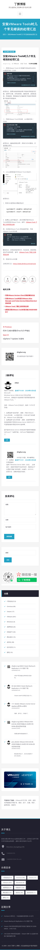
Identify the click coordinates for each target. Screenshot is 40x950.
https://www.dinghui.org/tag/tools (24, 264)
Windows (10, 622)
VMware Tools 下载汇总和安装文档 (17, 306)
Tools (25, 64)
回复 (7, 440)
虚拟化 (9, 642)
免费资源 (10, 627)
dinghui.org (15, 666)
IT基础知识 (10, 601)
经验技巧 (10, 632)
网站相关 (10, 637)
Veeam (9, 612)
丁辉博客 (20, 4)
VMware (16, 64)
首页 (4, 34)
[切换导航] (20, 14)
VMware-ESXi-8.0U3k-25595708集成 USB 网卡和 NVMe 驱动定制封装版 (22, 724)
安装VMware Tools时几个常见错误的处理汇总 (22, 34)
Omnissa (10, 606)
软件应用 (10, 647)
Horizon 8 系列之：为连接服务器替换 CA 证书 (18, 916)
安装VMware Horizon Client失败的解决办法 (20, 295)
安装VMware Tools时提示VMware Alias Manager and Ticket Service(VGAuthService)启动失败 (21, 300)
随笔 (8, 652)
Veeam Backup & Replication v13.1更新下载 (18, 921)
